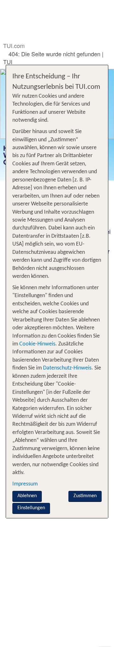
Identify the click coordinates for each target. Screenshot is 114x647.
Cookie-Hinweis (36, 344)
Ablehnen (27, 495)
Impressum (25, 484)
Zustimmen (85, 495)
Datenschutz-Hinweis (67, 368)
